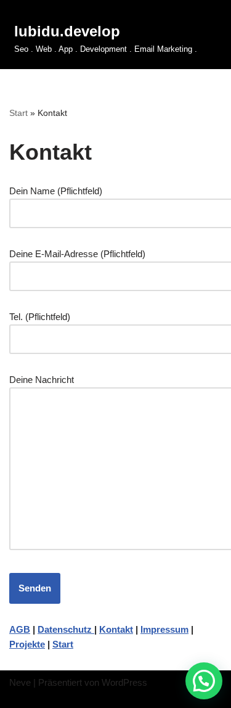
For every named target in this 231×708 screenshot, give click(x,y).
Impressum (164, 629)
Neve (20, 682)
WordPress (124, 682)
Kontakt (116, 629)
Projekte (27, 644)
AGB (19, 629)
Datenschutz (66, 629)
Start (18, 113)
